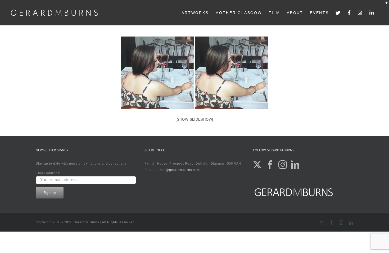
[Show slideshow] (194, 119)
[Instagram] (360, 12)
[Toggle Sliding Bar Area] (384, 5)
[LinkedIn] (371, 12)
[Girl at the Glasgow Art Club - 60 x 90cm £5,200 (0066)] (157, 73)
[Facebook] (349, 12)
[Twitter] (338, 12)
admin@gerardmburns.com (178, 170)
